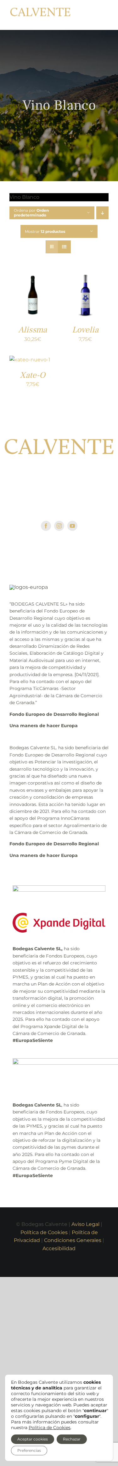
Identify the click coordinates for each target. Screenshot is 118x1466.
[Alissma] (32, 277)
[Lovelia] (85, 277)
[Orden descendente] (102, 213)
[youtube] (72, 527)
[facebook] (46, 527)
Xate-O (32, 376)
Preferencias (29, 1450)
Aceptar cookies (32, 1439)
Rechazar (72, 1439)
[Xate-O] (29, 361)
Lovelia (85, 330)
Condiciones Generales (72, 1241)
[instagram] (59, 527)
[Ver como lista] (64, 248)
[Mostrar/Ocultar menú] (104, 15)
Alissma (32, 330)
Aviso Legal (85, 1225)
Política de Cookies (44, 1233)
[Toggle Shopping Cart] (88, 15)
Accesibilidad (59, 1249)
